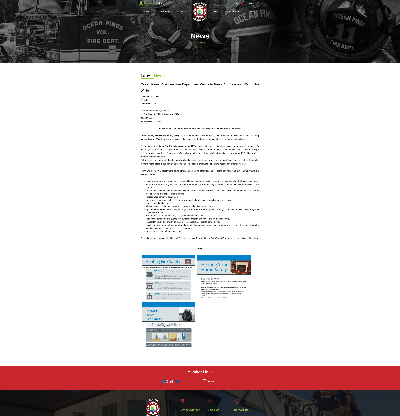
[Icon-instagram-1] (242, 3)
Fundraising (165, 12)
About (147, 12)
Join (182, 12)
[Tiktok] (237, 3)
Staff (251, 12)
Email (211, 381)
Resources (234, 12)
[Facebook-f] (232, 3)
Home (196, 42)
